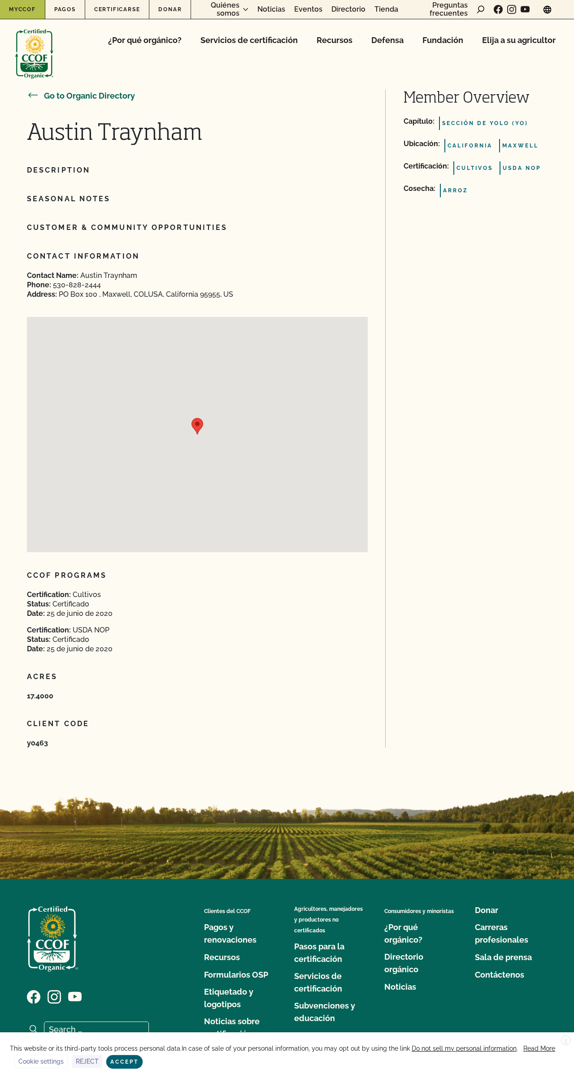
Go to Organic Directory (89, 95)
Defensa (387, 40)
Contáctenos (499, 974)
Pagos (65, 9)
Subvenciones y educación (324, 1012)
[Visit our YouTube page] (525, 9)
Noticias (271, 9)
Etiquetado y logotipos (228, 998)
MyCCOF (22, 9)
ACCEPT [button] (124, 1062)
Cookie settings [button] (41, 1061)
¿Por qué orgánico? (145, 40)
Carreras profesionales (501, 933)
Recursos (334, 40)
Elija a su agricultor (519, 40)
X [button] (566, 1041)
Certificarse (117, 9)
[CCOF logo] (34, 44)
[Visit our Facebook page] (498, 9)
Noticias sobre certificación (232, 1028)
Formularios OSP (236, 974)
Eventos (308, 9)
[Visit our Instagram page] (511, 9)
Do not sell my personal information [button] (464, 1048)
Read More (539, 1048)
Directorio (348, 9)
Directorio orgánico (403, 963)
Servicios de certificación (249, 40)
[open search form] (481, 9)
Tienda (386, 9)
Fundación (442, 40)
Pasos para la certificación (319, 953)
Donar (170, 9)
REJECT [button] (87, 1061)
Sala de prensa (503, 957)
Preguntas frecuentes (449, 9)
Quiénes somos (225, 9)
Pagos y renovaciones (230, 933)
